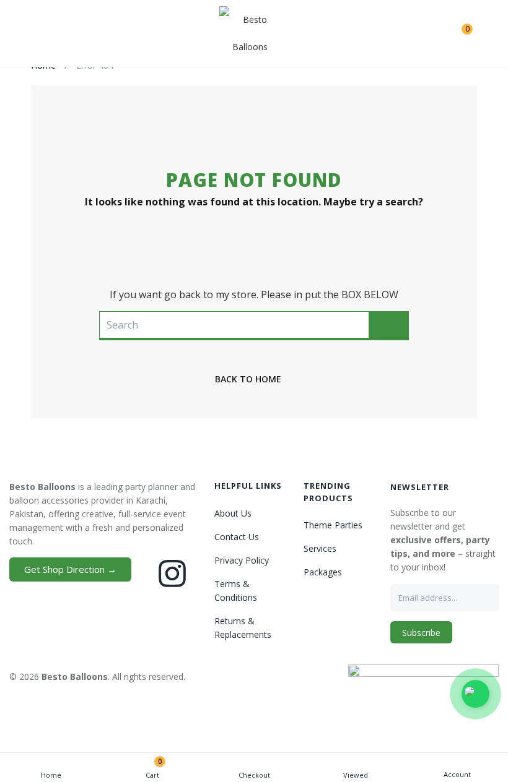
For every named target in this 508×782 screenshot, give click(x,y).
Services (320, 548)
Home (51, 775)
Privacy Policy (241, 560)
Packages (323, 572)
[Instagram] (172, 573)
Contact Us (236, 537)
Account (457, 774)
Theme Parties (333, 525)
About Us (233, 513)
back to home (248, 379)
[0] (457, 33)
